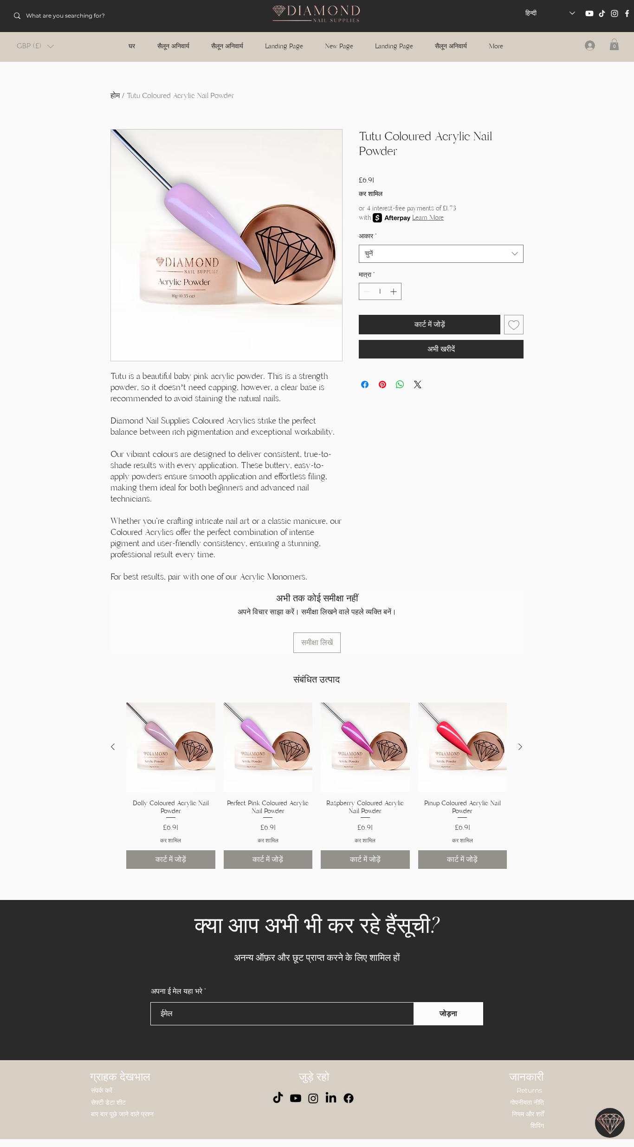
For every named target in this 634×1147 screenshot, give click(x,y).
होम (115, 96)
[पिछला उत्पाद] (112, 746)
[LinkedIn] (330, 1098)
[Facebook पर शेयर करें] (364, 384)
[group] (316, 785)
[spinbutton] (380, 291)
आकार (367, 236)
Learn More (428, 217)
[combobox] (441, 254)
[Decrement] (366, 291)
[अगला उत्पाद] (520, 746)
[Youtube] (589, 13)
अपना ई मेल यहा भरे (176, 991)
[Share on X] (417, 384)
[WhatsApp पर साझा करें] (400, 384)
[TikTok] (602, 13)
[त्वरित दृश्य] (170, 747)
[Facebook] (627, 13)
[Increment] (394, 291)
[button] (35, 46)
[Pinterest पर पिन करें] (382, 384)
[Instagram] (614, 13)
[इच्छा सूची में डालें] (514, 324)
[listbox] (35, 46)
